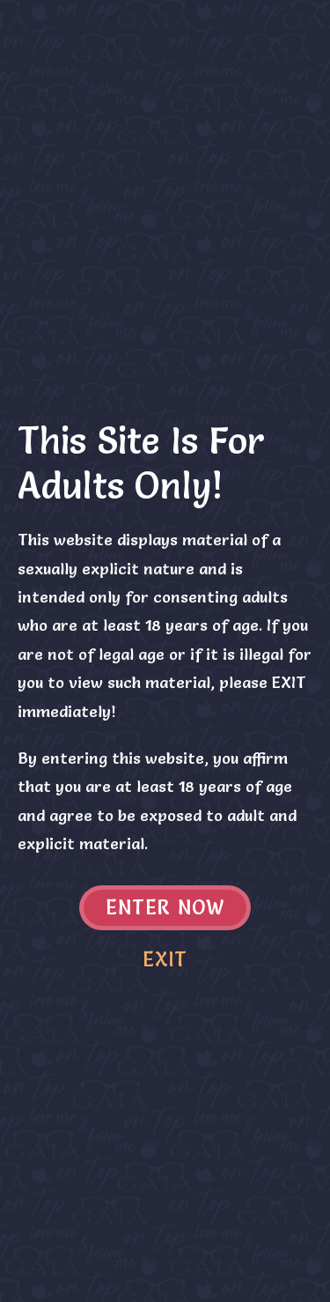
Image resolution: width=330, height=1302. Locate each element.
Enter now (165, 908)
